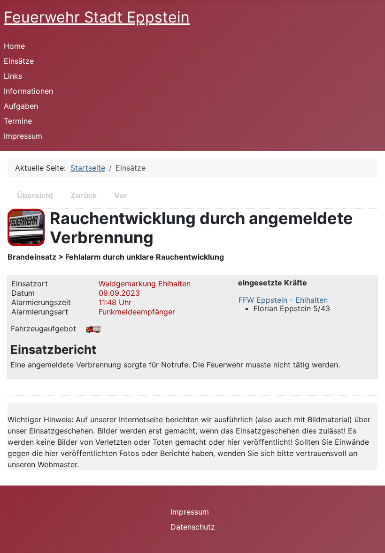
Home (14, 46)
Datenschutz (192, 526)
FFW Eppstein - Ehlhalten (283, 300)
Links (13, 76)
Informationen (28, 91)
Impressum (23, 136)
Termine (18, 121)
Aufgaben (21, 106)
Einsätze (19, 61)
